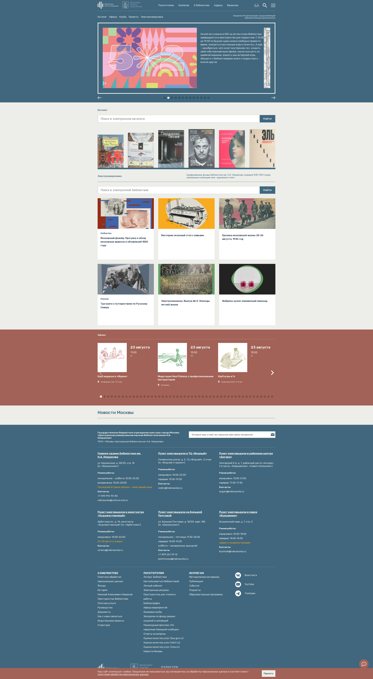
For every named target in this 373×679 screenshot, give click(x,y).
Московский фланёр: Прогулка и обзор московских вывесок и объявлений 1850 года (124, 242)
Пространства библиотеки (113, 598)
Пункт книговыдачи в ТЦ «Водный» (182, 453)
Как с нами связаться (110, 616)
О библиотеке (201, 5)
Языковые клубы (153, 612)
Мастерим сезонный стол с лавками (182, 235)
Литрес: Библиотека (155, 577)
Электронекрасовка (152, 16)
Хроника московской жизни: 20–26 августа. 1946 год (242, 237)
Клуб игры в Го (226, 376)
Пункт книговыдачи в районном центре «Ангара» (246, 455)
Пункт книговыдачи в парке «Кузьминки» (238, 514)
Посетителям (166, 5)
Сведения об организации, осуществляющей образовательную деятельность (254, 17)
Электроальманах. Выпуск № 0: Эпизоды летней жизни (185, 303)
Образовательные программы (206, 594)
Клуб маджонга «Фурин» (112, 376)
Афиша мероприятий (155, 607)
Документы (104, 612)
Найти (267, 118)
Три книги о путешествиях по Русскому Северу (124, 305)
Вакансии (232, 5)
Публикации (196, 581)
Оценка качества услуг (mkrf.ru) (162, 642)
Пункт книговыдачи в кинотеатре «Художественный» (121, 514)
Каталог (102, 16)
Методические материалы (204, 577)
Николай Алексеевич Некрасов (115, 594)
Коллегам (183, 5)
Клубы (122, 16)
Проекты (133, 16)
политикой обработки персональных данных (123, 674)
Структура (104, 625)
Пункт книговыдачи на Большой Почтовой (180, 514)
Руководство (105, 607)
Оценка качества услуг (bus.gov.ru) (163, 638)
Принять (268, 673)
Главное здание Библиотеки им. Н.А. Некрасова (119, 455)
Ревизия (105, 299)
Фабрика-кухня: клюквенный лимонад (244, 301)
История (102, 590)
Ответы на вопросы (155, 633)
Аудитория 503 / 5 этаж (231, 382)
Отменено (165, 385)
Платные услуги (107, 603)
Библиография (152, 603)
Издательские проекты (111, 620)
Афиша (113, 16)
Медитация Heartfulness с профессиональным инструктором (185, 378)
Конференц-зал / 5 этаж (111, 382)
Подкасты (106, 233)
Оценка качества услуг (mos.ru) (161, 647)
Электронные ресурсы (156, 590)
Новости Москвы (153, 651)
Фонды (102, 585)
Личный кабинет (153, 585)
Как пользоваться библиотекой (161, 581)
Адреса (218, 5)
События (194, 585)
